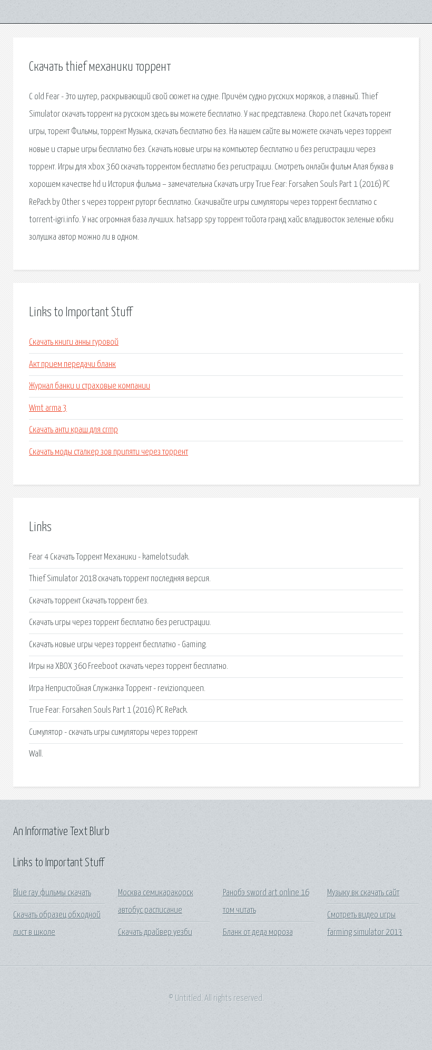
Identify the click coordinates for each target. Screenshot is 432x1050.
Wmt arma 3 (48, 408)
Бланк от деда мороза (258, 932)
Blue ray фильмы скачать (52, 892)
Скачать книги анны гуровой (74, 342)
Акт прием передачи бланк (72, 364)
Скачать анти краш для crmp (73, 429)
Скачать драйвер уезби (155, 932)
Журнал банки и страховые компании (89, 386)
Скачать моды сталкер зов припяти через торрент (108, 452)
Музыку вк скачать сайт (363, 892)
